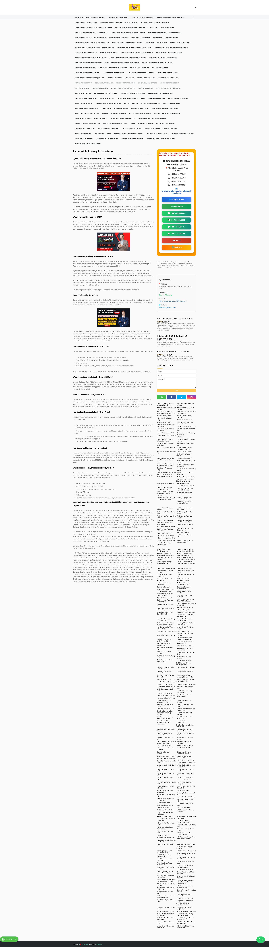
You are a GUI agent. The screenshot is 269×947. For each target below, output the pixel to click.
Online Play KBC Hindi (163, 807)
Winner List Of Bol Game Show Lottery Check (186, 766)
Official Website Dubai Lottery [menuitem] (156, 42)
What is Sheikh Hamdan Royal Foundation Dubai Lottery (166, 590)
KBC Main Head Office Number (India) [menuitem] (108, 103)
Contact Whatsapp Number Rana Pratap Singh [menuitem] (161, 128)
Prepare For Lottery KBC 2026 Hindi (166, 795)
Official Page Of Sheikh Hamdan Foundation (184, 753)
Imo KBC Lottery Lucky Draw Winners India (185, 918)
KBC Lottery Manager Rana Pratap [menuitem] (133, 93)
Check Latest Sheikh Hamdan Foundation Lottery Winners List (166, 459)
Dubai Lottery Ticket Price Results (165, 508)
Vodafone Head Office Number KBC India (186, 877)
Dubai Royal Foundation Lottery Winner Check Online (166, 742)
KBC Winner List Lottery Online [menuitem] (107, 138)
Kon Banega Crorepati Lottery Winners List (186, 433)
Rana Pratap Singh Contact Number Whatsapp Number (165, 464)
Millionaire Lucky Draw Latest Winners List (166, 609)
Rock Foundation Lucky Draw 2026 (165, 512)
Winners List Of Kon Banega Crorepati (165, 484)
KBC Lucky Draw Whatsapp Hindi (165, 648)
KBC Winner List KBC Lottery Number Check (185, 423)
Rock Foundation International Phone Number (186, 709)
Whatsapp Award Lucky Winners (184, 657)
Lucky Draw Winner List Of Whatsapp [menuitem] (88, 143)
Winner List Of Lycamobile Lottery (185, 738)
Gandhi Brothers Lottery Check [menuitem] (86, 22)
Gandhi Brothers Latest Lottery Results (186, 469)
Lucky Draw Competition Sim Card (165, 690)
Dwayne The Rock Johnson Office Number (185, 529)
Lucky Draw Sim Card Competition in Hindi (182, 904)
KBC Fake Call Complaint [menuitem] (140, 108)
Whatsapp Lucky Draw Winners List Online (186, 461)
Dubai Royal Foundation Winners (164, 753)
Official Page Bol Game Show (185, 760)
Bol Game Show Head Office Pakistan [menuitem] (87, 73)
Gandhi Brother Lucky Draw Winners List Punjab (165, 440)
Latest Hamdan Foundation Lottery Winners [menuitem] (137, 53)
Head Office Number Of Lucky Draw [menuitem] (115, 123)
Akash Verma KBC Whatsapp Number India (165, 876)
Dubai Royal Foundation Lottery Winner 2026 (186, 604)
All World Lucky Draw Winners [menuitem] (118, 17)
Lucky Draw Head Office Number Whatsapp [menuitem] (152, 118)
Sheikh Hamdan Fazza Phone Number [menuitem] (165, 37)
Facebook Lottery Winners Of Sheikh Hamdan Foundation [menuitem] (94, 47)
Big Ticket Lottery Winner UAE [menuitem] (143, 17)
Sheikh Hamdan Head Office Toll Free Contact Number (165, 623)
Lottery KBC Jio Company (184, 777)
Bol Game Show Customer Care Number (166, 408)
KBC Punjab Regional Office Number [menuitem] (122, 118)
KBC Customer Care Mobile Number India (165, 828)
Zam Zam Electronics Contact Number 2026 (185, 726)
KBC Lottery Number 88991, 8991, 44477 (165, 668)
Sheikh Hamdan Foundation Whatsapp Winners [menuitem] (131, 27)
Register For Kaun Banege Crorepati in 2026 (185, 691)
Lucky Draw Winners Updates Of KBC (185, 653)
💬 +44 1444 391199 (176, 234)
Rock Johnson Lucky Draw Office (165, 705)
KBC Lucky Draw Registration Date (166, 823)
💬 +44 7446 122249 (176, 213)
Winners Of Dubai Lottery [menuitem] (109, 53)
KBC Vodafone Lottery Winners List (186, 444)
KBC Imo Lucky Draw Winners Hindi (185, 668)
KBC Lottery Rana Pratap (164, 693)
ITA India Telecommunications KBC (186, 429)
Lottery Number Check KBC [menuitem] (84, 103)
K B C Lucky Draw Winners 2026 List (166, 632)
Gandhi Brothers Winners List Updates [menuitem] (170, 17)
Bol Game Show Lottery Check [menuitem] (85, 68)
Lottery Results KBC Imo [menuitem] (171, 103)
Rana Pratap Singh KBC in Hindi (186, 684)
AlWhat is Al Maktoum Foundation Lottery (183, 583)
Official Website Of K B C (184, 631)
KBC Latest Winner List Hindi (185, 646)
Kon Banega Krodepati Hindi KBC (185, 800)
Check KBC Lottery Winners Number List (165, 429)
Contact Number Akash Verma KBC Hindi (186, 872)
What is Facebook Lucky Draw (166, 756)
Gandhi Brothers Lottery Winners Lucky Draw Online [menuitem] (119, 22)
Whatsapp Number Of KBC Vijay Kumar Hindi (186, 817)
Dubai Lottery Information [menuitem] (140, 37)
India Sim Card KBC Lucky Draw (186, 911)
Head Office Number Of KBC (185, 486)
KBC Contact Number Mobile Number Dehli (165, 914)
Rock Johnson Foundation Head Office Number (186, 412)
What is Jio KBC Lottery (164, 422)
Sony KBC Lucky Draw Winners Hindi (166, 900)
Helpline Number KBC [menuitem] (107, 98)
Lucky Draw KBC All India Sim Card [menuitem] (86, 108)
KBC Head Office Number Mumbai (183, 455)
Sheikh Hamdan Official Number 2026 (184, 757)
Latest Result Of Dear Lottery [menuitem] (114, 73)
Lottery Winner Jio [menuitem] (131, 103)
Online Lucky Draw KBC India (184, 780)
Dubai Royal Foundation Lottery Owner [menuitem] (163, 58)
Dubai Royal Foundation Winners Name (184, 587)
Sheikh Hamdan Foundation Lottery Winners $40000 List (185, 550)
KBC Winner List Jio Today (185, 607)
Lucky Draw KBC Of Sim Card (165, 805)
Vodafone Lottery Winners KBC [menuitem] (86, 98)
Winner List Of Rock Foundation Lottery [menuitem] (161, 138)
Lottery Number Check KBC (165, 433)
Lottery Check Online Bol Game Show (166, 766)
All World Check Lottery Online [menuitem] (157, 133)
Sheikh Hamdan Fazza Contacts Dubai (163, 583)
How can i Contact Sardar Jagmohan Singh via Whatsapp (186, 562)
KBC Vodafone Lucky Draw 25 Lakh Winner (166, 888)
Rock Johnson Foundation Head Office (166, 517)
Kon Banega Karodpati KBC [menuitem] (147, 83)
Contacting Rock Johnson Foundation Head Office (185, 521)
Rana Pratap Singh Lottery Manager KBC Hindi (185, 914)
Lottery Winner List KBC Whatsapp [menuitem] (87, 113)
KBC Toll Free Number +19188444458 (163, 644)
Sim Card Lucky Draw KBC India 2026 (166, 783)
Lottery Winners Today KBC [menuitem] (150, 103)
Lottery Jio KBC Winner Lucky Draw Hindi (186, 858)
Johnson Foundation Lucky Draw (185, 705)
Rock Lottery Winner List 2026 (166, 695)
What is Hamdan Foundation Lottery (185, 628)
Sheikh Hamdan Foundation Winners (166, 748)
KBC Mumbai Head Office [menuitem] (103, 133)
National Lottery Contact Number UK (184, 742)
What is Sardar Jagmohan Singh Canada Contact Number (186, 558)
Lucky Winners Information (165, 520)
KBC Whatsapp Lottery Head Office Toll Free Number (185, 600)
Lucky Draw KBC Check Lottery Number (166, 436)
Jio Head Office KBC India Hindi (186, 851)
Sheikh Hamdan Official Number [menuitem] (167, 73)
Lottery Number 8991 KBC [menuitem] (83, 133)
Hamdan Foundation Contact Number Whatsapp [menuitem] (164, 32)
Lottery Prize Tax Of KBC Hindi (186, 797)
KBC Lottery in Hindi (183, 532)
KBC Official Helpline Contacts (166, 679)
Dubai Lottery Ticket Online (165, 533)
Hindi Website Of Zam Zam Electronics (185, 717)
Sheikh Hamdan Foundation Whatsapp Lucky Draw (165, 404)
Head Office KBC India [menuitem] (145, 88)
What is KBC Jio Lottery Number (164, 652)
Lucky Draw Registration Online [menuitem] (132, 138)
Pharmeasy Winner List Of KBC (166, 816)
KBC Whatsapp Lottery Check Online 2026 (186, 787)
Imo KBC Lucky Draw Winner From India (165, 676)
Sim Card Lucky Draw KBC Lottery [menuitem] (105, 93)
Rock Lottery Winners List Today (185, 512)
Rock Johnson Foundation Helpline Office (165, 672)
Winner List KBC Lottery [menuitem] (156, 98)
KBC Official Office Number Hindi (185, 672)
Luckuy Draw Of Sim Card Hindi (167, 682)
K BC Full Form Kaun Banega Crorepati (185, 810)
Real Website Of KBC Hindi (185, 898)
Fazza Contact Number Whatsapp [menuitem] (162, 27)
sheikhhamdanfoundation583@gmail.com (172, 301)
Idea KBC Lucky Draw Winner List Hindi (165, 859)
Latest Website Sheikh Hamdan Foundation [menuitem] (89, 17)
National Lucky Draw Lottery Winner (165, 605)
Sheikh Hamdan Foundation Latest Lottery (165, 601)
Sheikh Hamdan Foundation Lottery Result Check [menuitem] (122, 63)
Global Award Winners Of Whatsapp (165, 813)
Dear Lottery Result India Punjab (164, 469)
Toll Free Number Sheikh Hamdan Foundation (184, 579)
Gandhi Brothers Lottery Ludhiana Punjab (164, 575)
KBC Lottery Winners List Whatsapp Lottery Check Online (166, 412)
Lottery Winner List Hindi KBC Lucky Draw (166, 819)
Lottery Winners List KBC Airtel (186, 869)
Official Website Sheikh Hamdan (184, 592)
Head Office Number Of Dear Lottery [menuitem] (141, 73)
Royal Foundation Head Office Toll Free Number (185, 615)
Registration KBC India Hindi (165, 810)
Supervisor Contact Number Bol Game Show (166, 761)
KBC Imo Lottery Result (164, 415)
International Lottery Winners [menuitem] (109, 128)
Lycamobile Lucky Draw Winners (184, 701)
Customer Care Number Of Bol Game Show (166, 425)
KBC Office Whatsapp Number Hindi (166, 908)
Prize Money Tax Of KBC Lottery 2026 (186, 825)
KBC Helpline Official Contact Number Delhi (185, 926)
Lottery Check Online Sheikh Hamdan (185, 770)
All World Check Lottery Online (186, 477)
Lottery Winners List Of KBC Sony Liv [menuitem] (167, 113)
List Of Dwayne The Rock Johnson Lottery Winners (184, 638)
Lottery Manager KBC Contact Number (186, 440)
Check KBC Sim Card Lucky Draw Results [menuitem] (165, 108)
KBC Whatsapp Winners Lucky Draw (166, 656)
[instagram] (191, 397)
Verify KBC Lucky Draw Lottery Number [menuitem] (131, 98)
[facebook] (171, 397)
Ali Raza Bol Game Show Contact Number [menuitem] (113, 68)
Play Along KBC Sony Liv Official (186, 426)
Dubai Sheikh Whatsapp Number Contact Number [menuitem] (128, 32)
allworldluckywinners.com (167, 307)
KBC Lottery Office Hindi (164, 597)
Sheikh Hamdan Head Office (166, 538)
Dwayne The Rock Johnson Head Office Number (185, 489)
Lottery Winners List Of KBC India (185, 862)
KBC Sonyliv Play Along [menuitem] (83, 118)
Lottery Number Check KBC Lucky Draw (165, 444)
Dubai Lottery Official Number (166, 568)
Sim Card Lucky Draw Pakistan (166, 758)
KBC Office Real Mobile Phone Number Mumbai (186, 922)
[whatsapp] (195, 7)
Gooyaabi (99, 944)
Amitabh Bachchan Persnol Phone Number (165, 660)
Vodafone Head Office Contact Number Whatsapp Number (166, 880)
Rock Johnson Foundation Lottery (185, 517)
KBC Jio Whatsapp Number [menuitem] (165, 123)
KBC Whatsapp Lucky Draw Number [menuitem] (160, 93)
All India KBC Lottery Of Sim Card (185, 804)
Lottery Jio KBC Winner (164, 803)
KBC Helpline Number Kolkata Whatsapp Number (166, 896)
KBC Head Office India (183, 483)
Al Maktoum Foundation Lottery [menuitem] (86, 53)
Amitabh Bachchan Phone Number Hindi (185, 649)
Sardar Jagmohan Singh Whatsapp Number (164, 562)
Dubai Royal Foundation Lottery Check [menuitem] (88, 63)
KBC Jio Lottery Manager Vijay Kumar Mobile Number (186, 837)
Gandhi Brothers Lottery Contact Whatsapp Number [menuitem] (93, 27)
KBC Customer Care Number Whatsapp (185, 473)
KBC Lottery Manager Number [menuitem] (168, 78)
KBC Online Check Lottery (184, 420)
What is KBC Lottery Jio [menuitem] (83, 93)
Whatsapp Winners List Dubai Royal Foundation (185, 623)
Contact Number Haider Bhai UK (185, 575)
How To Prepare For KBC (184, 451)
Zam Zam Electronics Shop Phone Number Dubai (165, 717)
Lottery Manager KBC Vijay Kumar (165, 778)
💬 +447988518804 (176, 220)
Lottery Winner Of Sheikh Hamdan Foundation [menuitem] (91, 58)
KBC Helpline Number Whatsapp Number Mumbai (185, 676)
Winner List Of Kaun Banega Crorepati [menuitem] (114, 108)
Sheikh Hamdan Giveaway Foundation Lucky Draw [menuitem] (134, 47)
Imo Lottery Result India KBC (165, 911)
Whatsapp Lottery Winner (184, 492)
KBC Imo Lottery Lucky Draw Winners (185, 404)
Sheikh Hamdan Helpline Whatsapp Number (183, 663)
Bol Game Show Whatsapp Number (165, 571)
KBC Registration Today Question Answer (184, 833)
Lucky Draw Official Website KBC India (165, 787)
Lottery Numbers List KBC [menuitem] (132, 128)
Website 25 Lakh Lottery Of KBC (185, 687)
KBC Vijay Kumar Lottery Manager (184, 416)
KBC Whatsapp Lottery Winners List (166, 448)
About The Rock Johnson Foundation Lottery (164, 488)
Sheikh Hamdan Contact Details (184, 535)
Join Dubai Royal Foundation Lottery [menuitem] (169, 53)
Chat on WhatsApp (165, 295)
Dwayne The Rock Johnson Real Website (186, 891)
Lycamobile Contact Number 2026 (185, 734)
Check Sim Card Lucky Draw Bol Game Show (165, 770)
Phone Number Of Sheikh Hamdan (184, 713)
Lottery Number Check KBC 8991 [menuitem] (140, 113)
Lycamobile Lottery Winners (166, 698)
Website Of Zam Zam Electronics (183, 721)
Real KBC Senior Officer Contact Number (164, 855)
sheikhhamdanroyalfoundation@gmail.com (176, 192)
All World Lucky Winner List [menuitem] (85, 128)
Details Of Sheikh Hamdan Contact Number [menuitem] (127, 42)
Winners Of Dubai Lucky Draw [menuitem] (180, 42)
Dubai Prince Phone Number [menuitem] (118, 37)
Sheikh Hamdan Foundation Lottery (185, 525)
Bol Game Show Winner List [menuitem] (139, 68)
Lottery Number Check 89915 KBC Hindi (166, 774)
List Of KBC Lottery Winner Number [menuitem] (168, 88)
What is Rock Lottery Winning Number (166, 636)
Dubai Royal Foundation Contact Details (164, 543)
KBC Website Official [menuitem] (82, 88)
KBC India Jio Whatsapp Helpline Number (184, 895)
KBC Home (180, 437)
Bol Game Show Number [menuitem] (160, 68)
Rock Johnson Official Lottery (186, 612)
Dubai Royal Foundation (164, 587)
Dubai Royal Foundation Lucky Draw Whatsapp (166, 619)
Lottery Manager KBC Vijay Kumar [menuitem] (123, 88)
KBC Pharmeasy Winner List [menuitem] (169, 83)
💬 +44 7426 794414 (176, 227)
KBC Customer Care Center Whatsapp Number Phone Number (165, 476)
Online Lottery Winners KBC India (165, 845)
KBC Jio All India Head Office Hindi (165, 892)
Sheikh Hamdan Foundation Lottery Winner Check (185, 746)
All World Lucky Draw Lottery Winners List (185, 465)
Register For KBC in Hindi (164, 684)
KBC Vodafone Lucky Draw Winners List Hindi (185, 886)
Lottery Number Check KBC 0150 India (184, 847)
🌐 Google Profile (176, 199)
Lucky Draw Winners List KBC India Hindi (166, 868)
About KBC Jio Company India (186, 844)
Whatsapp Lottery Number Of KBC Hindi (167, 841)
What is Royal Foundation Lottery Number (184, 619)
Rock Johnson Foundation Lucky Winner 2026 (165, 640)
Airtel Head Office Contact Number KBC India (185, 866)
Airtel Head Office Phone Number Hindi (164, 864)
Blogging (85, 944)
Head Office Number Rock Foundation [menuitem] (87, 123)
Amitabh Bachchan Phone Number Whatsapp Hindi (185, 730)
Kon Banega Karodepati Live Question (185, 829)
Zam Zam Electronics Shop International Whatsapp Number (165, 712)
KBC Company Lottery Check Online (185, 774)
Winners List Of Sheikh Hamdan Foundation (166, 579)
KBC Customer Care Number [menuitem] (125, 83)
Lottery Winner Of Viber (184, 660)
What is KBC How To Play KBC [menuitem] (178, 98)
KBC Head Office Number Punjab (164, 419)
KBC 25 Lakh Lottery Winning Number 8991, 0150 (185, 680)
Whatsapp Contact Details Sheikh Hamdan (165, 594)
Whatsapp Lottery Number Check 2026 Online (165, 613)
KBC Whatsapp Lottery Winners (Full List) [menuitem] (89, 78)
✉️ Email (177, 240)
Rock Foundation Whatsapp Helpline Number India (165, 872)
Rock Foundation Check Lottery (166, 472)
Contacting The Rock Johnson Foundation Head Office (166, 498)
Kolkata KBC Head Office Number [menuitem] (142, 123)
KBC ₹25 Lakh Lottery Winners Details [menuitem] (120, 78)
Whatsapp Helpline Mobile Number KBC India (164, 851)
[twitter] (181, 397)
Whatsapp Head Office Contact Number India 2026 (186, 854)
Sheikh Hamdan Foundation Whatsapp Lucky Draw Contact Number (166, 493)
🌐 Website (176, 247)
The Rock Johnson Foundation (166, 526)
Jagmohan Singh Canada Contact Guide (164, 558)
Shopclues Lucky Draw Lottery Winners (166, 730)
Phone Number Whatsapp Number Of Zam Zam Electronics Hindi (164, 722)
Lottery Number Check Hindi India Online (165, 926)
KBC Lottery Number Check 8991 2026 (185, 596)
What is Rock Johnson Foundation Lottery (163, 550)
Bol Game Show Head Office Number (185, 408)
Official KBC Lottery (183, 790)
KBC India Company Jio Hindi (165, 838)
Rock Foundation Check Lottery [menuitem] (182, 133)
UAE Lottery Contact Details (165, 535)
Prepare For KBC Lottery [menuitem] (83, 83)
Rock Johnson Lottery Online (165, 708)
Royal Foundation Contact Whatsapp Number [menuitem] (90, 37)
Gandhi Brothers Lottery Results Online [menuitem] (155, 22)
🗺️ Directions (177, 206)
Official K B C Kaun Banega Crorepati (185, 783)
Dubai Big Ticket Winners (184, 568)
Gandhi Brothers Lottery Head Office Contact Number (185, 480)
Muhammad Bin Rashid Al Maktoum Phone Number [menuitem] (171, 47)
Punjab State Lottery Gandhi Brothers (185, 571)
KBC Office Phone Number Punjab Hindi (185, 908)
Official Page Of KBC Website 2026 (165, 832)
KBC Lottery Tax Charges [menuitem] (104, 83)
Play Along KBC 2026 (163, 835)
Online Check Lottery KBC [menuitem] (84, 138)
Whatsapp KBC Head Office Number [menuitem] (114, 113)
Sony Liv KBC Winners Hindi (185, 900)
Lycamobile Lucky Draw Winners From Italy (164, 701)
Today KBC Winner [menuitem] (100, 118)
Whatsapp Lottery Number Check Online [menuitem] (128, 133)
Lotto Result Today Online (164, 745)
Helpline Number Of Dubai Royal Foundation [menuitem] (157, 63)
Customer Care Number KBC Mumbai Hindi (165, 799)
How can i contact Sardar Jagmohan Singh (184, 498)
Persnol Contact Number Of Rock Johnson (185, 642)
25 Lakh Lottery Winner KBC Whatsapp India (165, 791)
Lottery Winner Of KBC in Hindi (166, 686)
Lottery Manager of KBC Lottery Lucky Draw (184, 821)
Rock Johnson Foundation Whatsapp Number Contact (165, 554)
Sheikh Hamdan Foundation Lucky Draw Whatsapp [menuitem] (92, 42)
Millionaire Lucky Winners (184, 610)
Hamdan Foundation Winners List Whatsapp (165, 628)
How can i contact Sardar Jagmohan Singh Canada (184, 554)
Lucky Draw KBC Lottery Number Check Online (184, 448)
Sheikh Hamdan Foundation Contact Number (185, 541)
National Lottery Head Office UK (165, 738)
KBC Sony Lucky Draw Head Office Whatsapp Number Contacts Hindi (185, 881)
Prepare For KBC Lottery (184, 458)
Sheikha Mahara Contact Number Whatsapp (164, 734)
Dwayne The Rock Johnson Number (185, 634)
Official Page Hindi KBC (184, 807)
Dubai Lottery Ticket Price (184, 495)
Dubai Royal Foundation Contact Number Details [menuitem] (91, 32)
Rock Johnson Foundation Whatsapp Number (185, 502)
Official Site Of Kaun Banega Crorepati (165, 922)
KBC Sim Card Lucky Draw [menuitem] (145, 78)
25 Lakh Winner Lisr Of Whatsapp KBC (184, 695)
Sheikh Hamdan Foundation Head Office (185, 508)
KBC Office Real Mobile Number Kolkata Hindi (166, 918)
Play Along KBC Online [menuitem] (100, 88)
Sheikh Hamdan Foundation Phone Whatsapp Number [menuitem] (128, 58)
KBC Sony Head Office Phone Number (165, 884)
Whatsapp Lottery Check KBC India (186, 793)
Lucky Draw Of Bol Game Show (186, 762)
